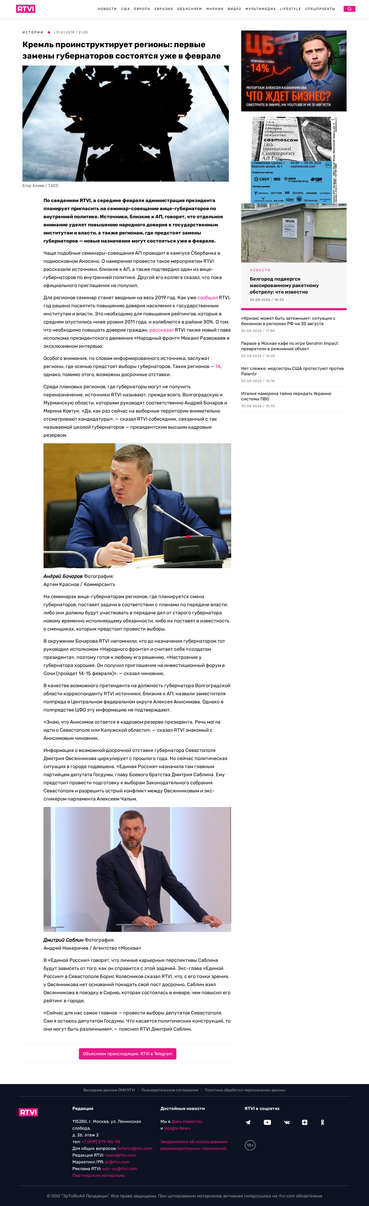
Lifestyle (290, 9)
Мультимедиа (261, 9)
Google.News (177, 1128)
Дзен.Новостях (187, 1121)
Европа (142, 9)
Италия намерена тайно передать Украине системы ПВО (286, 396)
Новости (107, 9)
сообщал (207, 298)
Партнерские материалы (98, 1175)
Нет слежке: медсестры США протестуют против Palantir (292, 371)
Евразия (164, 9)
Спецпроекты (320, 9)
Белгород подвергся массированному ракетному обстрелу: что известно (284, 285)
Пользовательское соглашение (170, 1090)
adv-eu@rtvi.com (119, 1168)
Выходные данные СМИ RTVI (109, 1090)
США (125, 9)
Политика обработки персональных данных (245, 1090)
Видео (234, 9)
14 (217, 366)
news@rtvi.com (120, 1155)
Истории (33, 32)
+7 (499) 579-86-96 (101, 1141)
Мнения (215, 9)
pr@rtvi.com (117, 1161)
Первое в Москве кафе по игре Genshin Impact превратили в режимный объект (289, 346)
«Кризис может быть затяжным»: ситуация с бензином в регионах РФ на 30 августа (288, 321)
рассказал (161, 330)
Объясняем (189, 9)
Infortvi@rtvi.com (135, 1148)
